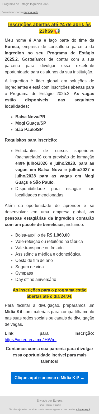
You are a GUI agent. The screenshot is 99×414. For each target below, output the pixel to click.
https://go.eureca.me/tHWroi (30, 339)
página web (30, 12)
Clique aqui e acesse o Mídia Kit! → (49, 378)
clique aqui (83, 409)
